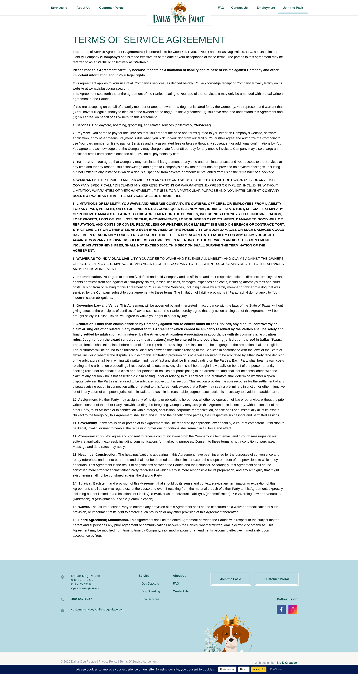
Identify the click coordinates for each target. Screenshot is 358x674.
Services (57, 8)
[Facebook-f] (281, 609)
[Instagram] (292, 609)
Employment (266, 8)
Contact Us (239, 8)
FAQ (221, 8)
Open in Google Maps (85, 588)
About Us (83, 8)
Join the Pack (293, 8)
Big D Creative (287, 662)
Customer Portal (111, 8)
